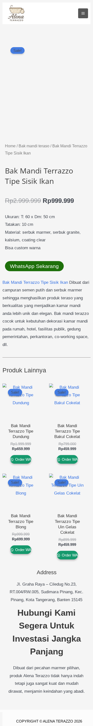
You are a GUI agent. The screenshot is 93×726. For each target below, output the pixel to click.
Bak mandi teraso (34, 146)
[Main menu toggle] (83, 13)
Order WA (22, 459)
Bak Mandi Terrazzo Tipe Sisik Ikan (35, 282)
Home (10, 146)
